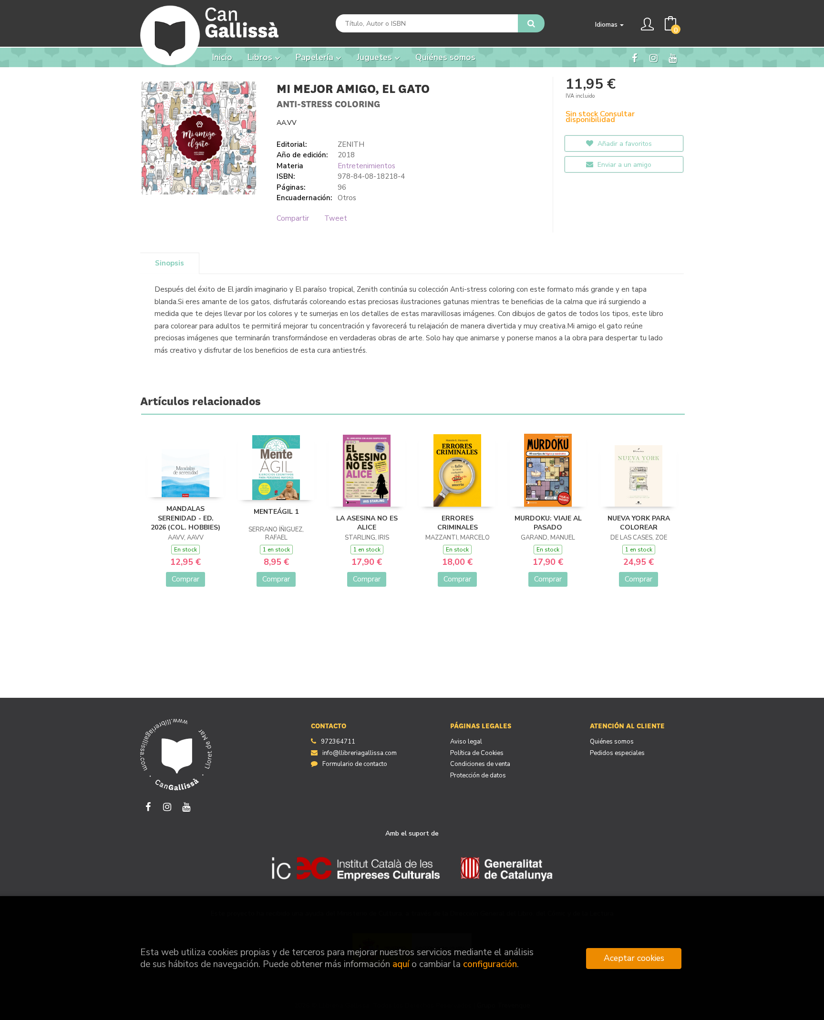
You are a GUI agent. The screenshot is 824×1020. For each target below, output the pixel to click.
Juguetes (375, 57)
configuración (490, 964)
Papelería (316, 57)
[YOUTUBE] (672, 57)
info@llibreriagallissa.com (359, 753)
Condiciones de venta (480, 764)
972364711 (338, 741)
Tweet (335, 218)
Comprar (185, 579)
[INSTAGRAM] (653, 57)
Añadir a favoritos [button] (624, 143)
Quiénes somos (612, 741)
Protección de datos (478, 775)
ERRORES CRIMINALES (457, 523)
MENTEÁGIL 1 (276, 511)
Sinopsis (169, 263)
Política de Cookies (477, 753)
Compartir (293, 218)
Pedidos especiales (617, 753)
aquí (400, 964)
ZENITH (351, 144)
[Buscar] (531, 23)
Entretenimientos (366, 166)
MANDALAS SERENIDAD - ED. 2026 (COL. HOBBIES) (185, 518)
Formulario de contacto (354, 764)
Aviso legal (466, 741)
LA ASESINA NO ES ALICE (367, 523)
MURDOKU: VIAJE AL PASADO (548, 523)
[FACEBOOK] (634, 57)
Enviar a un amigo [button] (623, 164)
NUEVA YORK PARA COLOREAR (639, 523)
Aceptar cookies (634, 958)
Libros (261, 57)
